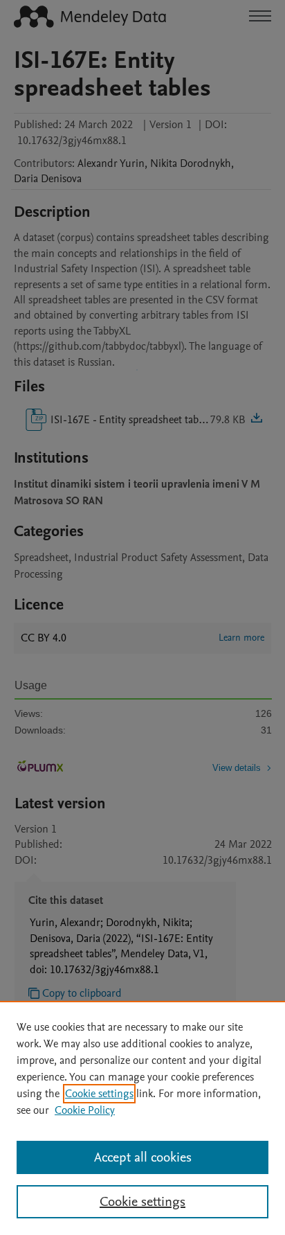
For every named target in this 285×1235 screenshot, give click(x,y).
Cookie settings (99, 1093)
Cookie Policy (85, 1110)
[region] (142, 1118)
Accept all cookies (143, 1157)
